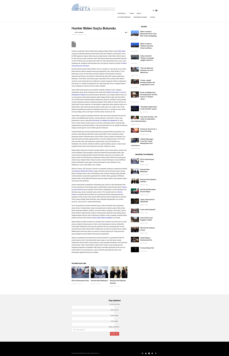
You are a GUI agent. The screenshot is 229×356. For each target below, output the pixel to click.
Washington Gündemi (140, 17)
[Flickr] (149, 353)
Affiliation (114, 310)
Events (132, 13)
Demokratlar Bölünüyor (99, 280)
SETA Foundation (79, 32)
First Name (114, 315)
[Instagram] (142, 353)
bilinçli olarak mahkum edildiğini (102, 218)
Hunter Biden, (121, 51)
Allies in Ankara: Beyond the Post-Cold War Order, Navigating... (148, 34)
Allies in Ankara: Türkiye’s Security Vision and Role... (146, 46)
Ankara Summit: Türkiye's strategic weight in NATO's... (147, 58)
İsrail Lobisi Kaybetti (147, 209)
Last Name (114, 321)
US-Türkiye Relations (124, 17)
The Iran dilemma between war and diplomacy (146, 70)
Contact (152, 17)
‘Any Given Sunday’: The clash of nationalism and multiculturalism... (144, 119)
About (139, 13)
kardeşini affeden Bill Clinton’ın (84, 171)
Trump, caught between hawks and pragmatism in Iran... (147, 82)
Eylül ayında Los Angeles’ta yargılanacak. (104, 120)
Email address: (114, 327)
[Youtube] (145, 353)
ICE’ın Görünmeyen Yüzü (80, 280)
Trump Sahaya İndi (147, 248)
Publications (121, 13)
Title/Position (114, 304)
